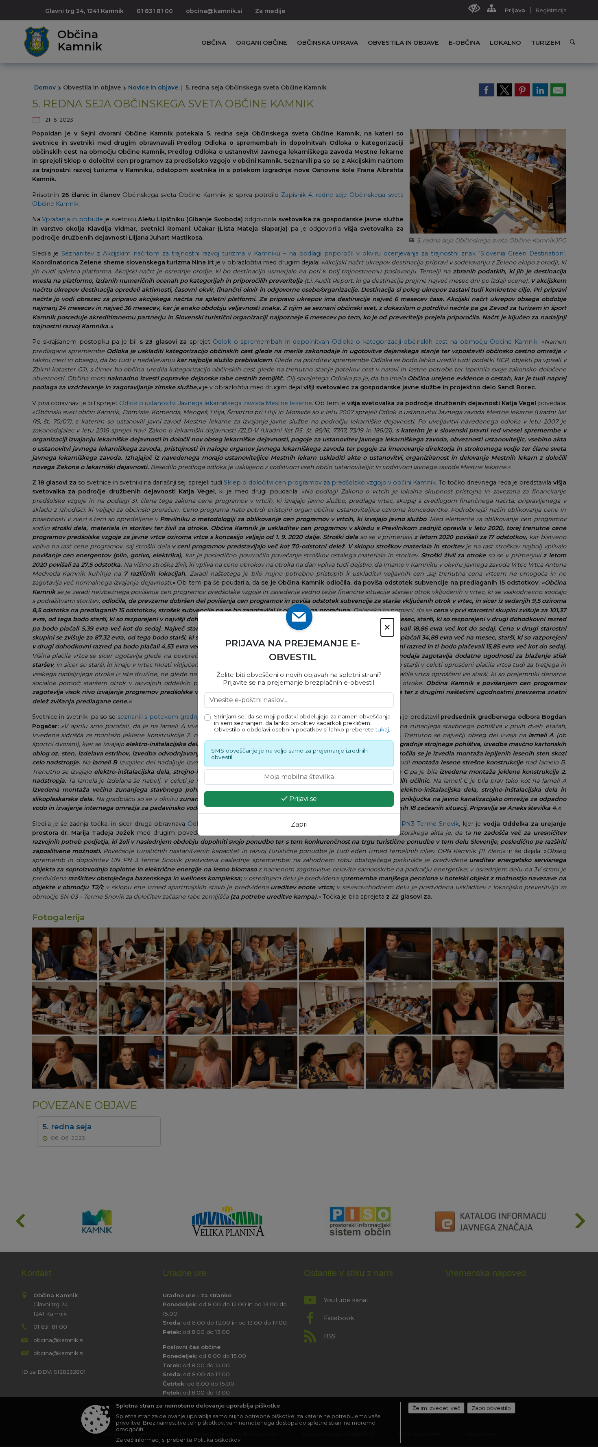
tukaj (382, 729)
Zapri (299, 824)
